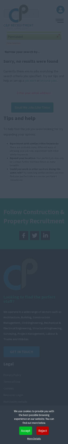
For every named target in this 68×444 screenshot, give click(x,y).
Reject (42, 431)
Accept (25, 431)
